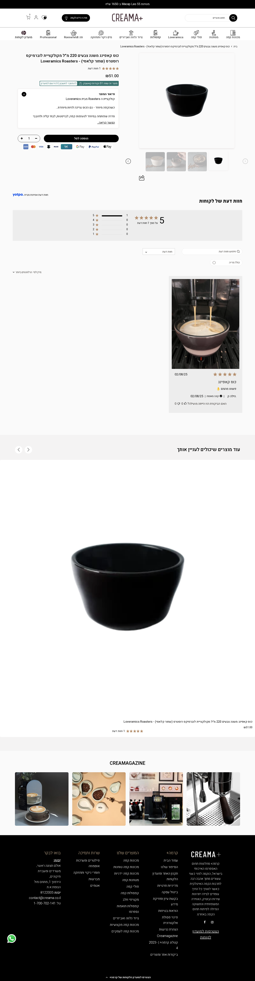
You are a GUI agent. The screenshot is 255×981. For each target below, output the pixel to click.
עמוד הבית (171, 860)
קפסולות (155, 37)
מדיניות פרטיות (167, 885)
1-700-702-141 (45, 903)
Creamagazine (167, 936)
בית (235, 46)
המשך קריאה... (106, 122)
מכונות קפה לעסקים (125, 931)
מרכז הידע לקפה (78, 18)
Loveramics (175, 37)
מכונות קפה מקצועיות (124, 924)
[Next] (131, 100)
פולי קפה (196, 37)
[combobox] (159, 251)
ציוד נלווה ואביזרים (131, 37)
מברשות (94, 879)
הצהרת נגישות (168, 929)
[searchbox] (212, 251)
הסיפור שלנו (169, 867)
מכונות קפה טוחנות (126, 867)
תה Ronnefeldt (73, 37)
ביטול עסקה (170, 892)
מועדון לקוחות (23, 37)
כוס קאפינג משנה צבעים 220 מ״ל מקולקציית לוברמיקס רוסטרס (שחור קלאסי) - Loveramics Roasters (188, 721)
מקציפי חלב (131, 899)
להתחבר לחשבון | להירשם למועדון (58, 83)
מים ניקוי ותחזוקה (101, 37)
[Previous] (242, 100)
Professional (48, 37)
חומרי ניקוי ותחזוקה (86, 872)
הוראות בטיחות (168, 910)
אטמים (95, 885)
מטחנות (213, 37)
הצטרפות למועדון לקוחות (205, 934)
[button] (127, 977)
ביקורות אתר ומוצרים (164, 954)
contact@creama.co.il (45, 897)
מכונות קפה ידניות (126, 873)
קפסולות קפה (130, 893)
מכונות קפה (233, 37)
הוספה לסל (127, 709)
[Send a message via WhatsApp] (12, 938)
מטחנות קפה (130, 880)
